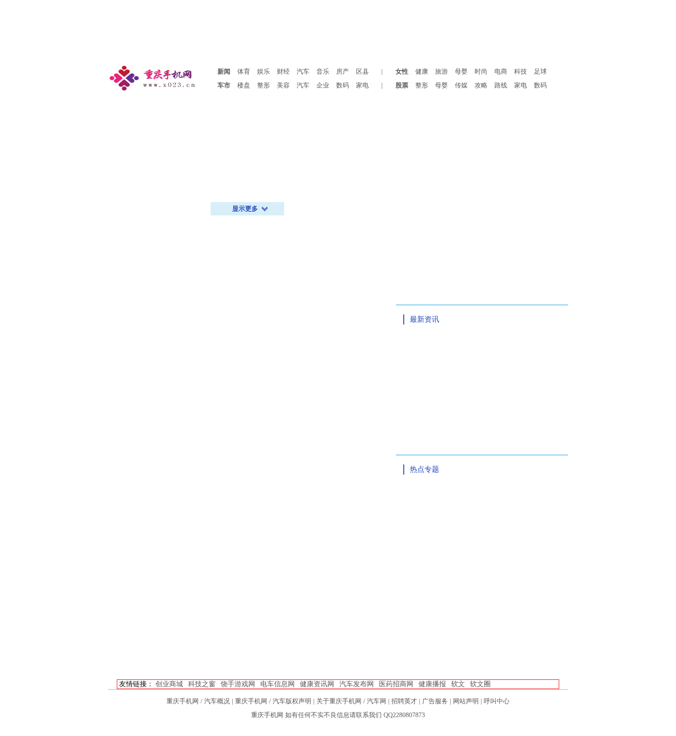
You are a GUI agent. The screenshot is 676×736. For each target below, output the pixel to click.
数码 (342, 85)
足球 (540, 71)
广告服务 (435, 701)
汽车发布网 (356, 684)
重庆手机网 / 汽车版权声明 (273, 701)
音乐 (322, 71)
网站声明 (466, 701)
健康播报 (432, 684)
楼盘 (243, 85)
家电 (362, 85)
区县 (362, 71)
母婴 (461, 71)
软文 (458, 684)
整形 (263, 85)
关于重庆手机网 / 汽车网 (351, 701)
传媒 (461, 85)
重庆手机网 (267, 715)
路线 (500, 85)
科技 (520, 71)
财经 (283, 71)
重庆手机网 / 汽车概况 (198, 701)
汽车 (303, 71)
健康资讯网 (317, 684)
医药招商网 (396, 684)
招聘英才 (404, 701)
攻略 (481, 85)
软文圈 (480, 684)
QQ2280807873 (404, 715)
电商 (500, 71)
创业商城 (169, 684)
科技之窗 (202, 684)
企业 (322, 85)
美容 (283, 85)
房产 (342, 71)
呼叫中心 (497, 701)
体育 (243, 71)
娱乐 (263, 71)
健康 (421, 71)
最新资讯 (424, 319)
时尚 (481, 71)
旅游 (441, 71)
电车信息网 (277, 684)
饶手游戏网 (238, 684)
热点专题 (424, 469)
